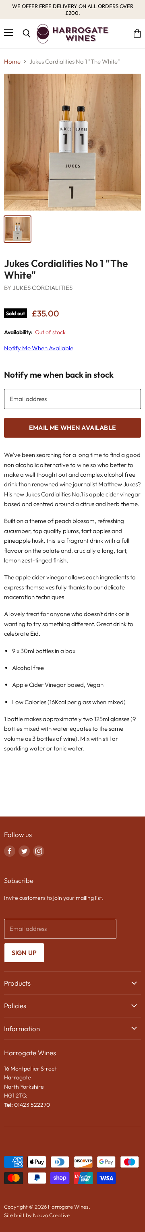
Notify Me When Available (38, 348)
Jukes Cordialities (42, 287)
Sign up (24, 953)
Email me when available (72, 428)
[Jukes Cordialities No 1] (17, 229)
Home (12, 61)
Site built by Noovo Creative (37, 1215)
